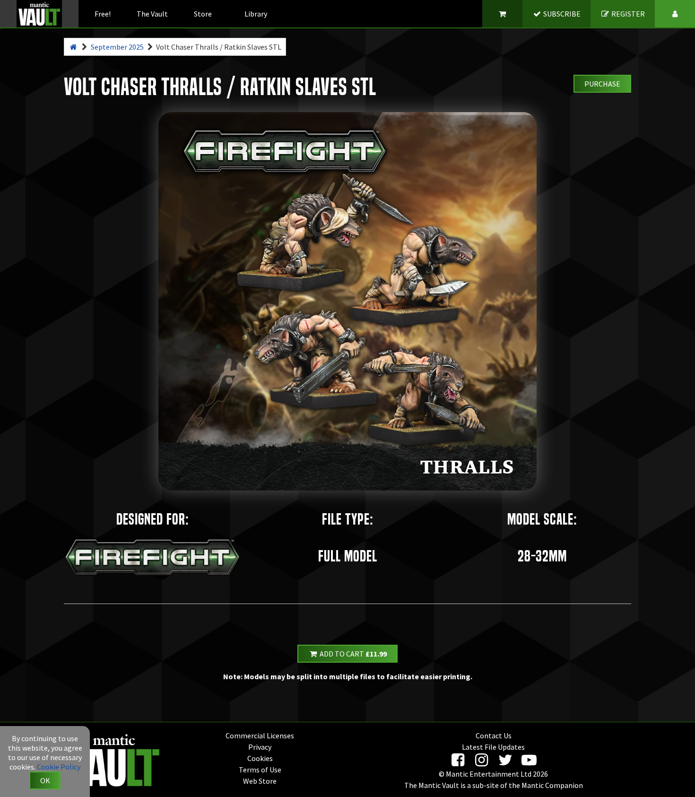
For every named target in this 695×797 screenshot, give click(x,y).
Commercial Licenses (260, 735)
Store (203, 13)
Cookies (260, 758)
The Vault (152, 13)
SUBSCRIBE (561, 13)
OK (45, 780)
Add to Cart (352, 653)
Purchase (602, 83)
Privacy (259, 747)
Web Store (260, 781)
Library (255, 13)
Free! (103, 13)
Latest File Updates (493, 747)
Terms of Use (260, 769)
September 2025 (117, 47)
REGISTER (627, 13)
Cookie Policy (58, 766)
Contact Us (494, 735)
